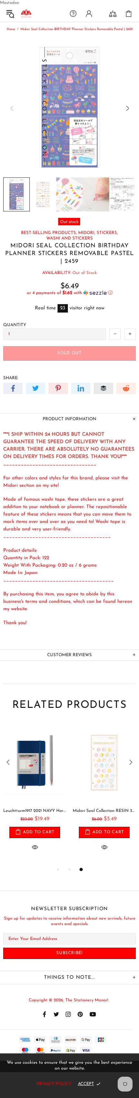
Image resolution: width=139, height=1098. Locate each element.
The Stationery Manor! (26, 13)
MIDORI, (86, 233)
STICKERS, (107, 233)
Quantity (14, 325)
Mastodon (9, 3)
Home (11, 29)
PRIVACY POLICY (54, 1084)
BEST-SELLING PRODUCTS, (49, 233)
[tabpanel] (35, 794)
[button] (69, 293)
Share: (10, 378)
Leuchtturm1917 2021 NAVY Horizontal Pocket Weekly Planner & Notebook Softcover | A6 (34, 811)
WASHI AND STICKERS (69, 238)
